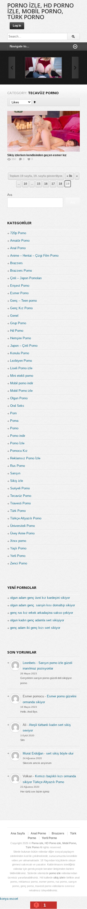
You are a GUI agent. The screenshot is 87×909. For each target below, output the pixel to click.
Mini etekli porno (21, 375)
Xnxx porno (18, 541)
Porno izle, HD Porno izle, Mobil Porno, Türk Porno (40, 11)
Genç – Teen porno (23, 300)
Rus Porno (17, 466)
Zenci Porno (18, 563)
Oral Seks (17, 406)
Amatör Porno (19, 240)
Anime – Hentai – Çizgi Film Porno (34, 255)
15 (38, 183)
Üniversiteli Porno (22, 526)
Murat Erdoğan (33, 753)
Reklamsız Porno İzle (25, 458)
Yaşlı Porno (18, 548)
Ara (9, 195)
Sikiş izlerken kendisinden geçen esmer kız (36, 155)
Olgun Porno (19, 398)
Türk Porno (18, 511)
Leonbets (29, 663)
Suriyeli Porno (20, 488)
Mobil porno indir (21, 383)
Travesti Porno (20, 503)
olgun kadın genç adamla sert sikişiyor (37, 620)
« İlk (69, 176)
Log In (17, 25)
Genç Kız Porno (21, 308)
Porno (14, 428)
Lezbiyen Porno (21, 360)
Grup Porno (18, 323)
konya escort (9, 899)
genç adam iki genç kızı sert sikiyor (35, 628)
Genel (14, 315)
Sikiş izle (16, 481)
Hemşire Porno (20, 338)
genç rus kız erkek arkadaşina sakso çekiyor (41, 613)
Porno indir (17, 436)
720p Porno (18, 233)
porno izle (55, 873)
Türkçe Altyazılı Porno (25, 518)
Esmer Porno (19, 293)
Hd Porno (16, 330)
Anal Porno (18, 248)
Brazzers (16, 263)
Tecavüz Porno (20, 496)
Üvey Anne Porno (22, 533)
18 (60, 183)
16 (46, 183)
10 (25, 183)
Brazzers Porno (21, 270)
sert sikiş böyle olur (59, 753)
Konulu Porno (19, 353)
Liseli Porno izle (21, 368)
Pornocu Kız (19, 451)
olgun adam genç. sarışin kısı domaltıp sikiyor (42, 605)
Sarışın (15, 473)
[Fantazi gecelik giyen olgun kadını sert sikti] (43, 67)
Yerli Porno (17, 556)
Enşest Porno (19, 285)
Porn (13, 413)
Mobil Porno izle (21, 391)
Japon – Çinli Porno (23, 345)
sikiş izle (58, 877)
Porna (14, 421)
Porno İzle (17, 443)
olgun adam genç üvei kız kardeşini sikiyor (40, 598)
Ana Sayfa (18, 833)
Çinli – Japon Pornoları (26, 278)
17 (53, 183)
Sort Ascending (34, 102)
